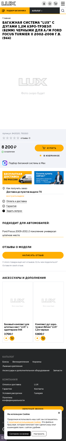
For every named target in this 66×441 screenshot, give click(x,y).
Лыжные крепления (12, 365)
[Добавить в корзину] (12, 338)
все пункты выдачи (15, 196)
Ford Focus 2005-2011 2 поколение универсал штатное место (29, 233)
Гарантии (7, 388)
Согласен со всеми (19, 433)
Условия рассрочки (12, 392)
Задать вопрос (14, 210)
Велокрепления (20, 361)
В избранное (52, 155)
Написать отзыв (33, 255)
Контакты (39, 388)
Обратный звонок (33, 409)
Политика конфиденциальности (13, 398)
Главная (6, 17)
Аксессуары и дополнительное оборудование (26, 370)
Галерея (38, 392)
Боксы (5, 361)
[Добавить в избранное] (6, 338)
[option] (33, 85)
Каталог (36, 10)
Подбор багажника (16, 10)
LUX (36, 384)
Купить (51, 148)
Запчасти (57, 370)
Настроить (39, 433)
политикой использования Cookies (25, 422)
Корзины (37, 361)
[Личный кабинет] (44, 3)
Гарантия (11, 205)
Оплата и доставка (16, 201)
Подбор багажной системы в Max (27, 162)
